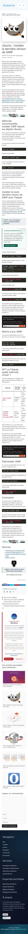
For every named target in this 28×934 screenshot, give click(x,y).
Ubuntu (15, 599)
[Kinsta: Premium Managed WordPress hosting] (14, 322)
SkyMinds (4, 13)
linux (8, 599)
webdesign (21, 599)
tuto (11, 599)
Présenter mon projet (11, 245)
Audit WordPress (7, 874)
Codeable (21, 627)
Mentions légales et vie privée (8, 929)
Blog (4, 842)
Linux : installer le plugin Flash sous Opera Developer (13, 787)
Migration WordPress (8, 889)
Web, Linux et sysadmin (11, 13)
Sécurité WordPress (8, 886)
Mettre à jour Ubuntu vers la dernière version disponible (12, 685)
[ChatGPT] (4, 592)
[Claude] (7, 592)
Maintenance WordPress (9, 871)
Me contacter (19, 658)
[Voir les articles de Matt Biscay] (14, 616)
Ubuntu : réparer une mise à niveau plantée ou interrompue (13, 726)
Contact (5, 847)
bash (5, 599)
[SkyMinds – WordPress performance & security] (9, 5)
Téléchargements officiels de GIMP (15, 550)
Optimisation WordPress (9, 884)
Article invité (6, 852)
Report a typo (21, 579)
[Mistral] (10, 592)
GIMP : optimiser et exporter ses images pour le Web (13, 705)
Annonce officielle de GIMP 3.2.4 (14, 552)
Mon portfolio (8, 658)
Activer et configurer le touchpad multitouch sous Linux (14, 766)
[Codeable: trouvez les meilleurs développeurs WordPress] (14, 115)
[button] (20, 5)
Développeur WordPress (9, 865)
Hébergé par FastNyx (21, 929)
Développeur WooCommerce (11, 868)
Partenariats (6, 855)
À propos (5, 844)
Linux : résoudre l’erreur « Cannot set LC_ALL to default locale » (12, 746)
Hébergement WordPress (10, 892)
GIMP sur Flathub (10, 557)
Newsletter (6, 850)
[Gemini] (13, 592)
